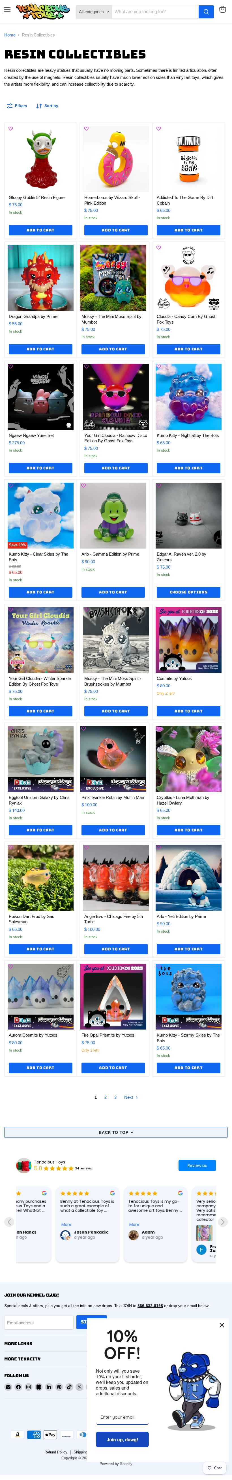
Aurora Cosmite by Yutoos (33, 1035)
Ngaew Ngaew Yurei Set (31, 435)
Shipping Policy (86, 1452)
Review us (197, 1165)
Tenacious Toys (49, 1162)
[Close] (222, 1325)
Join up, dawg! (122, 1439)
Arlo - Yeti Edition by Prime (181, 916)
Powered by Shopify (116, 1464)
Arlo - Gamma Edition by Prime (110, 554)
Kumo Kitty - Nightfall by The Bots (188, 435)
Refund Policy (55, 1452)
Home (10, 34)
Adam (108, 1232)
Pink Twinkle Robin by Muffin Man (112, 797)
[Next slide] (223, 1222)
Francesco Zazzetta (181, 1249)
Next (129, 1097)
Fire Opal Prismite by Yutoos (107, 1035)
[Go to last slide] (9, 1222)
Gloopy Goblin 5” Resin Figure (37, 197)
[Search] (206, 11)
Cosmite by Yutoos (174, 678)
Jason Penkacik (51, 1232)
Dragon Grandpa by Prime (33, 316)
